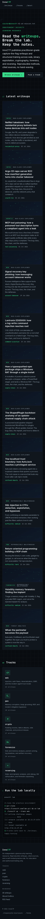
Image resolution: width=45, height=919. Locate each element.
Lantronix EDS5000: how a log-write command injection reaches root (18, 323)
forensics (10, 747)
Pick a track (34, 75)
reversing (10, 770)
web (7, 678)
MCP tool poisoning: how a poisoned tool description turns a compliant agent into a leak (22, 225)
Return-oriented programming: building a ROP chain (21, 550)
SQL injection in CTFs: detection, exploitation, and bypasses (17, 508)
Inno (6, 2)
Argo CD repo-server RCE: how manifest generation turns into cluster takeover (19, 174)
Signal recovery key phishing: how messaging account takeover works (18, 274)
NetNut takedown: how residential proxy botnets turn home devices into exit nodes (21, 125)
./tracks (19, 6)
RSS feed (6, 899)
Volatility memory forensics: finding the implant (20, 590)
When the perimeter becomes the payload (16, 631)
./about (29, 6)
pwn (7, 701)
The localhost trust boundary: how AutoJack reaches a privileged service (20, 462)
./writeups (7, 6)
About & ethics (8, 896)
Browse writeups (13, 75)
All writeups (6, 893)
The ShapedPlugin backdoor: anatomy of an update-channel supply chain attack (20, 415)
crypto (8, 724)
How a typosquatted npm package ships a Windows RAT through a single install (19, 369)
